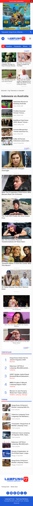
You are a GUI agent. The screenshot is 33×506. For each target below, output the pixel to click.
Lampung (12, 370)
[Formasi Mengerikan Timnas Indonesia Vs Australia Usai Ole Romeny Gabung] (6, 132)
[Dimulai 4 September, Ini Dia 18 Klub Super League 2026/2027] (6, 453)
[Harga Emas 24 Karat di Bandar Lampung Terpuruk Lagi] (6, 462)
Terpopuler (17, 46)
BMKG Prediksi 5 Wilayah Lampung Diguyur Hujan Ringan (18, 384)
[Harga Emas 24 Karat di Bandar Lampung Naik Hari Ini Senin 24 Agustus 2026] (6, 407)
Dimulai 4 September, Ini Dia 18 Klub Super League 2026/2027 (20, 453)
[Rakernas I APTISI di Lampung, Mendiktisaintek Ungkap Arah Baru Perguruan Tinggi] (6, 444)
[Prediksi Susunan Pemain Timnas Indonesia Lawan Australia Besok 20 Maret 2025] (6, 113)
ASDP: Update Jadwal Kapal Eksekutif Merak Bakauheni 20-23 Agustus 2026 (19, 376)
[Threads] (14, 493)
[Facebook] (7, 493)
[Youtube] (18, 493)
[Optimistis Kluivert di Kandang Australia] (6, 104)
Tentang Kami (5, 486)
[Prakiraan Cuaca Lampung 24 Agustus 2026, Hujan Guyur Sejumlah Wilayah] (6, 435)
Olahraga (24, 394)
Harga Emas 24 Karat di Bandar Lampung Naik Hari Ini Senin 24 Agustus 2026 (21, 407)
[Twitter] (21, 493)
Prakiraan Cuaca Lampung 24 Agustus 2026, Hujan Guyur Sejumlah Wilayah (21, 435)
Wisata (25, 46)
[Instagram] (11, 493)
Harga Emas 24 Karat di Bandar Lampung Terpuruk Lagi (21, 462)
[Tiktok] (25, 493)
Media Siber (14, 486)
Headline (9, 46)
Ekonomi (12, 361)
